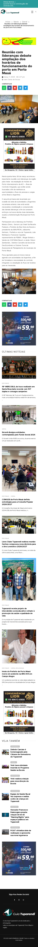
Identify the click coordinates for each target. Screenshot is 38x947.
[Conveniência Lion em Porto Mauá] (19, 149)
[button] (4, 88)
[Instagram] (19, 900)
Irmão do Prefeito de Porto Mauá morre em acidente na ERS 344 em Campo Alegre (17, 674)
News (16, 21)
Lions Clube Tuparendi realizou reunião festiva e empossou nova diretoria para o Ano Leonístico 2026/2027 (19, 544)
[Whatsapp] (23, 900)
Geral (24, 21)
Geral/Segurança (17, 668)
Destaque (5, 383)
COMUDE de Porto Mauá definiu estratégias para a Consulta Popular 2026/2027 (17, 502)
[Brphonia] (19, 329)
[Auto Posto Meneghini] (19, 41)
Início (7, 21)
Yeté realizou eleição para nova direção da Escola (19, 781)
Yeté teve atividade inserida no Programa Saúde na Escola (19, 767)
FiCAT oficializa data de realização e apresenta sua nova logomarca (20, 833)
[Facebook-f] (14, 900)
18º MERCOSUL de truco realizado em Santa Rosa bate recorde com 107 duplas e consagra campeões (18, 389)
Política (14, 807)
